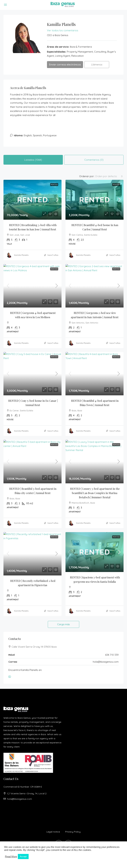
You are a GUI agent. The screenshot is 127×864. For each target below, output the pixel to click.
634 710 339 (112, 654)
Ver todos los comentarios (62, 30)
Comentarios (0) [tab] (94, 159)
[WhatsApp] (10, 676)
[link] (32, 200)
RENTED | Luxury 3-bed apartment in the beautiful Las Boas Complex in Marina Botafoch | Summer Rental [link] (95, 493)
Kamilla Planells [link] (21, 255)
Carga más (63, 624)
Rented (54, 184)
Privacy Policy (73, 831)
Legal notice (53, 831)
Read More (11, 856)
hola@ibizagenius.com (106, 661)
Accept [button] (23, 856)
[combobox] (109, 176)
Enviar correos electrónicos (65, 64)
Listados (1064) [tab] (33, 159)
